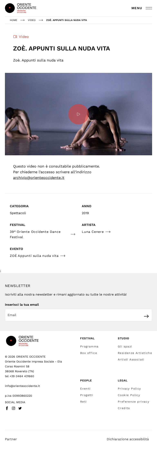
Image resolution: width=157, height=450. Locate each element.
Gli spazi (125, 346)
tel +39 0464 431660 (19, 376)
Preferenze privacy (133, 401)
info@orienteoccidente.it (22, 386)
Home (13, 20)
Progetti (86, 395)
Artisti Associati (131, 359)
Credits (124, 408)
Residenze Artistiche (135, 353)
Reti (83, 401)
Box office (88, 353)
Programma (89, 346)
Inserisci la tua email (22, 305)
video (32, 20)
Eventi (85, 388)
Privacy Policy (129, 388)
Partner (11, 439)
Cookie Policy (129, 395)
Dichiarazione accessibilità (128, 439)
